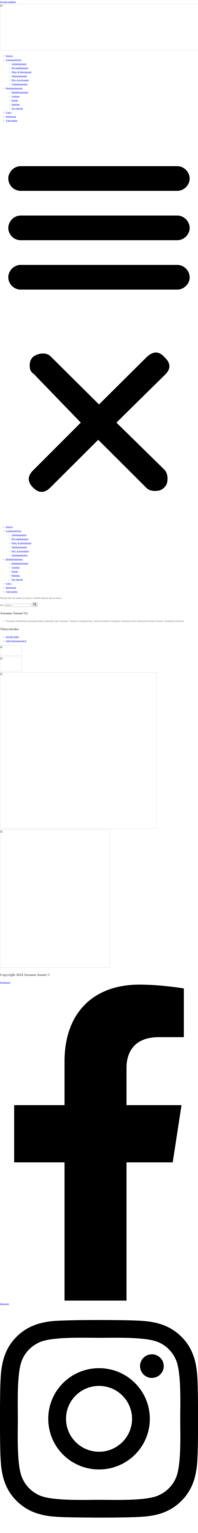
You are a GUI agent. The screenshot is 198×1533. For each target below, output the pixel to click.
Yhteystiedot (11, 120)
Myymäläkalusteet (20, 68)
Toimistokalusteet (20, 84)
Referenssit (11, 116)
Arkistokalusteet (19, 64)
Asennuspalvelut (13, 60)
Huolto (15, 100)
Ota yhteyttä (17, 108)
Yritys (8, 112)
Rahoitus (16, 104)
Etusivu (9, 56)
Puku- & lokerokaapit (21, 72)
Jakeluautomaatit (19, 76)
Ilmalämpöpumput (14, 88)
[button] (99, 324)
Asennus (16, 96)
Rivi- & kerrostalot (20, 80)
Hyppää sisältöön (8, 2)
